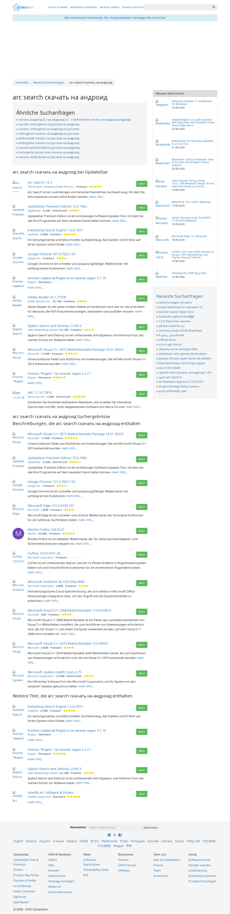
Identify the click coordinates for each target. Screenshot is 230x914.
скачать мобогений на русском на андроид (48, 148)
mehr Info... (97, 197)
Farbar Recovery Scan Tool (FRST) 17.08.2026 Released (191, 219)
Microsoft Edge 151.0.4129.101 (51, 505)
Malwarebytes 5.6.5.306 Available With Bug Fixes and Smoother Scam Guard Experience (193, 122)
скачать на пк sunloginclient (178, 349)
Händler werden (199, 865)
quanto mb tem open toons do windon (184, 358)
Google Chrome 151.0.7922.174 (51, 254)
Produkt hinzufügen (202, 881)
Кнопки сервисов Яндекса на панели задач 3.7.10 (67, 278)
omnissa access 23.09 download (180, 331)
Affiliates (124, 870)
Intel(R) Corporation (39, 796)
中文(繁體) (104, 846)
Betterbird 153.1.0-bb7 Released (191, 202)
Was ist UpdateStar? (167, 860)
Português (138, 841)
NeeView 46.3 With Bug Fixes (189, 273)
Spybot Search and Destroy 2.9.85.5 (54, 326)
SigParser (19, 897)
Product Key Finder (26, 875)
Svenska (166, 841)
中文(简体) (209, 841)
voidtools (33, 234)
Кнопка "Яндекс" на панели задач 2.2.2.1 (59, 373)
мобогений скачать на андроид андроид (101, 120)
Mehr (142, 183)
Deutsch (31, 841)
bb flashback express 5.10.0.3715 (180, 382)
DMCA (52, 860)
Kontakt (53, 870)
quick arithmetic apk (172, 391)
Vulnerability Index (96, 870)
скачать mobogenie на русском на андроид (48, 124)
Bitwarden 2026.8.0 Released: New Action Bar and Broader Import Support (192, 162)
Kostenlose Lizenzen (202, 876)
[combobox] (177, 7)
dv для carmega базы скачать (179, 386)
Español (45, 841)
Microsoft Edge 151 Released (189, 236)
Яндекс (32, 282)
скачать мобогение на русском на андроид (48, 157)
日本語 (83, 841)
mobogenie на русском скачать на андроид (48, 152)
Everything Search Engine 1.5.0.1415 (55, 230)
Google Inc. (34, 258)
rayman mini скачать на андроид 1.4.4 (184, 372)
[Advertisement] (115, 50)
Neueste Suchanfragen (179, 296)
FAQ (51, 865)
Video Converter (24, 891)
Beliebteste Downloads (83, 7)
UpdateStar (34, 210)
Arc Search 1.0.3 (40, 182)
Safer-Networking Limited (43, 329)
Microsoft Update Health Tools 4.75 (54, 672)
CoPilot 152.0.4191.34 (44, 553)
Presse (158, 865)
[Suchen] (213, 7)
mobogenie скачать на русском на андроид (48, 143)
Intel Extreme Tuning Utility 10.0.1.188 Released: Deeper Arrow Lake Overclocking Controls (193, 183)
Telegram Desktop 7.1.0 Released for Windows (192, 102)
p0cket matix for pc (171, 326)
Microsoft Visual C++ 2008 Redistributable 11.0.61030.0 (69, 610)
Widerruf (54, 887)
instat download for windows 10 (180, 307)
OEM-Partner (127, 865)
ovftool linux (166, 340)
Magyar (118, 846)
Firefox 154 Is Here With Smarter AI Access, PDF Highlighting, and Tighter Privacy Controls (193, 254)
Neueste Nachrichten (134, 7)
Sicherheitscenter (60, 892)
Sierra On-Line (36, 396)
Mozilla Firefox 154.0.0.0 (46, 529)
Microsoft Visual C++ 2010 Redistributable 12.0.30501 (68, 643)
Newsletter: (78, 827)
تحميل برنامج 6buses (171, 335)
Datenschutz (57, 876)
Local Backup (22, 886)
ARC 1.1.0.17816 (40, 392)
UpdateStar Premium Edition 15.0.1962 (57, 206)
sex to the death (169, 368)
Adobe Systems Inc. (39, 301)
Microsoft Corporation (41, 557)
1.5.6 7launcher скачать (174, 321)
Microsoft (33, 353)
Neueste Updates (110, 7)
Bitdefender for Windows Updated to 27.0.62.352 (192, 142)
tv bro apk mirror (170, 344)
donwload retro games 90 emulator (182, 354)
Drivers (18, 870)
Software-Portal (199, 860)
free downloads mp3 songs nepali (181, 363)
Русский (153, 841)
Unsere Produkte (58, 7)
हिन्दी (129, 846)
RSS (85, 875)
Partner (123, 860)
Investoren (160, 876)
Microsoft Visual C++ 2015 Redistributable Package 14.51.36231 (76, 349)
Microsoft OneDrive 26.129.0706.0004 (56, 582)
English (18, 841)
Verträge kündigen (61, 881)
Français (58, 841)
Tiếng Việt (193, 841)
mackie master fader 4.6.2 (176, 312)
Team (157, 870)
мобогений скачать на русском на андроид (48, 138)
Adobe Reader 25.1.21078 (47, 297)
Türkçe (179, 841)
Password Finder (24, 880)
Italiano (72, 841)
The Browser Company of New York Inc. (51, 186)
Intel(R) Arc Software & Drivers (51, 792)
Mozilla (32, 533)
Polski (124, 841)
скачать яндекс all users (175, 302)
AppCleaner (21, 902)
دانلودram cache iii (170, 377)
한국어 (95, 841)
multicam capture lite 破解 (176, 316)
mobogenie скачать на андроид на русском (48, 134)
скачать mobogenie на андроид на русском (48, 129)
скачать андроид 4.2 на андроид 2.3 (43, 120)
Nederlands (110, 841)
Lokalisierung (197, 870)
